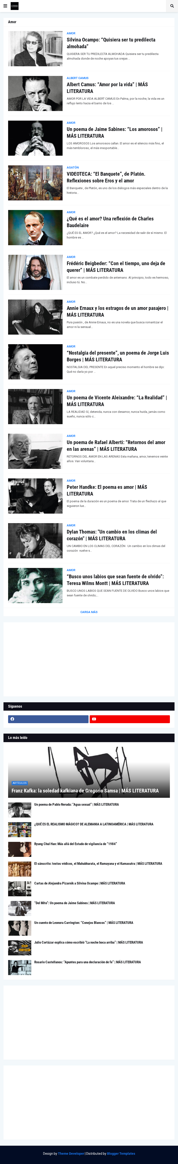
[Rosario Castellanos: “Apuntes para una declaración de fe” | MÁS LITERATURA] (19, 967)
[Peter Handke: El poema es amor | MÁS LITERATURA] (35, 496)
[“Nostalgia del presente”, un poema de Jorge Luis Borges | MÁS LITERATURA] (35, 361)
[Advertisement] (89, 659)
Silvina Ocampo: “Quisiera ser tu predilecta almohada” (111, 43)
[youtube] (130, 719)
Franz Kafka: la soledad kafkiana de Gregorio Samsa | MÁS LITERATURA (85, 791)
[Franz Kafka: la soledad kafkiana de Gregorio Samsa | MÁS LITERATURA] (89, 772)
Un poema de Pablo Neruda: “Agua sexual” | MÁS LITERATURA (76, 804)
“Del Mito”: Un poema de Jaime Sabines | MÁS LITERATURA (74, 903)
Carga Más (89, 612)
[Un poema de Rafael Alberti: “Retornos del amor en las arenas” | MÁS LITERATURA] (35, 451)
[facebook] (48, 719)
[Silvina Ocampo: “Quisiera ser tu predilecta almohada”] (35, 48)
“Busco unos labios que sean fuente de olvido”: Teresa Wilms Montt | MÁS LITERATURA (115, 580)
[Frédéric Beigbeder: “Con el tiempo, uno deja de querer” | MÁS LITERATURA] (35, 272)
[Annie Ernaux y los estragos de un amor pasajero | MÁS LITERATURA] (35, 317)
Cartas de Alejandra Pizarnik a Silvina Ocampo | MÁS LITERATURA (79, 883)
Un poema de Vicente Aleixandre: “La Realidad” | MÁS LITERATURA (117, 401)
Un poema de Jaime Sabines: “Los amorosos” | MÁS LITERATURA (114, 132)
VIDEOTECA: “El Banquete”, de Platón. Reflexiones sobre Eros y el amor (106, 177)
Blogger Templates (121, 1153)
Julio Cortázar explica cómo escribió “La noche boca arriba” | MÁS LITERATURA (88, 942)
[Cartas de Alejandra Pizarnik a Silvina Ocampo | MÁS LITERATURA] (19, 888)
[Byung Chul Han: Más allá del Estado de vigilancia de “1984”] (19, 849)
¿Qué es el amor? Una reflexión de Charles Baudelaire (110, 222)
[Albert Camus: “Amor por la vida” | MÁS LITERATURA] (35, 93)
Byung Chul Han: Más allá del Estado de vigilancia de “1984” (75, 844)
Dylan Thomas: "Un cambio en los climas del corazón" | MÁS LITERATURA (112, 535)
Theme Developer (71, 1153)
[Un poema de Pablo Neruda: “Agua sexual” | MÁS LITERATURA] (19, 809)
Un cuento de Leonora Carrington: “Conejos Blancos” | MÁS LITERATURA (83, 923)
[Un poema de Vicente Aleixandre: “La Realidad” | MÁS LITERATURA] (35, 406)
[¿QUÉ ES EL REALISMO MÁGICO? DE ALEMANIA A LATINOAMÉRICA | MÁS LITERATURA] (19, 829)
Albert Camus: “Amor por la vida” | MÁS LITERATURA (107, 88)
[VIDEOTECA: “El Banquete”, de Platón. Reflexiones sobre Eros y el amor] (35, 182)
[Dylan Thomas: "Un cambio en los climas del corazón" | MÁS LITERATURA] (35, 540)
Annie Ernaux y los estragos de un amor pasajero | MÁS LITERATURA (117, 311)
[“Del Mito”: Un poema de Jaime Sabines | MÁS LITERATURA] (19, 908)
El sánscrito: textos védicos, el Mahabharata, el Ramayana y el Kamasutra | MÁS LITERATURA (98, 864)
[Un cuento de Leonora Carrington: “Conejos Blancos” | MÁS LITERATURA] (19, 928)
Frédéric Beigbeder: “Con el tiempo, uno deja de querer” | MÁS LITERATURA (116, 267)
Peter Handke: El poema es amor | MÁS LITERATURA (107, 490)
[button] (5, 6)
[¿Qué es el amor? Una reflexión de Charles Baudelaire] (35, 227)
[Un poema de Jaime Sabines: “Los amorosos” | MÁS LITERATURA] (35, 138)
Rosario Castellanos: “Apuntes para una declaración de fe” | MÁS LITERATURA (87, 962)
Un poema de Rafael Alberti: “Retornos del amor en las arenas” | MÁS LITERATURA (116, 445)
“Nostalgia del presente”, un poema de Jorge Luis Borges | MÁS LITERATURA (118, 356)
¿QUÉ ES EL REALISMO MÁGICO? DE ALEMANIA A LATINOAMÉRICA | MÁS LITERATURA (93, 824)
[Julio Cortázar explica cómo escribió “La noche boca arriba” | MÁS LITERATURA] (19, 947)
